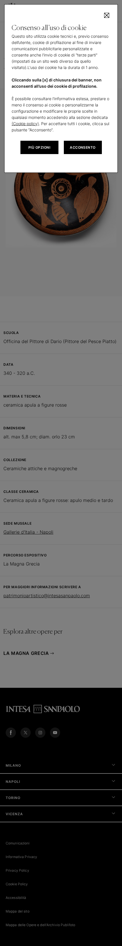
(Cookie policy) (25, 123)
